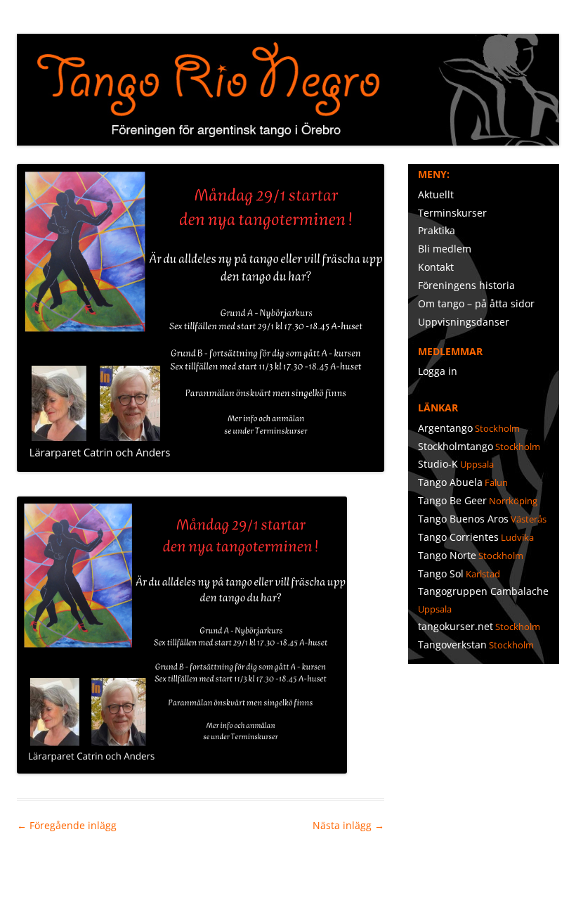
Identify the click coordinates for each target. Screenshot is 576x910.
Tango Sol (441, 573)
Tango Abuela (450, 482)
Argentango (445, 428)
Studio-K (438, 463)
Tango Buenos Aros (463, 518)
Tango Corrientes (458, 537)
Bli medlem (444, 248)
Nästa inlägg (348, 825)
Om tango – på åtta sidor (476, 303)
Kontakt (436, 267)
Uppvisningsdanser (463, 321)
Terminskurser (452, 212)
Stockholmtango (455, 446)
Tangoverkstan (452, 644)
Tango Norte (447, 555)
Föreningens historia (466, 285)
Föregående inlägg (67, 825)
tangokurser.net (455, 626)
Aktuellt (436, 194)
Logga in (437, 371)
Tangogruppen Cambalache (483, 591)
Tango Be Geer (452, 500)
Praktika (436, 230)
